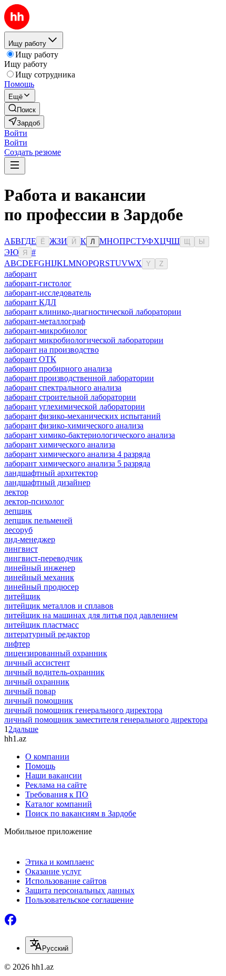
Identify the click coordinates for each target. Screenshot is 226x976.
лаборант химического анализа (59, 444)
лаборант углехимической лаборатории (74, 406)
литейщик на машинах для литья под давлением (91, 615)
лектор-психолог (34, 501)
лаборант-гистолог (37, 283)
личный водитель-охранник (54, 672)
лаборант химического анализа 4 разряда (77, 454)
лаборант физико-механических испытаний (82, 416)
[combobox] (49, 945)
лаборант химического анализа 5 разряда (77, 463)
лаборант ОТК (30, 359)
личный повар (30, 691)
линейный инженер (39, 567)
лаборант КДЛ (30, 302)
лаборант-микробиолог (45, 330)
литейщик (22, 596)
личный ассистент (37, 662)
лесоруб (18, 529)
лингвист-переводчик (43, 558)
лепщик (18, 510)
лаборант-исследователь (47, 292)
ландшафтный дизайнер (47, 482)
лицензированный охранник (55, 653)
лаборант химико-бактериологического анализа (89, 435)
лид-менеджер (29, 539)
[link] (22, 108)
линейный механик (39, 577)
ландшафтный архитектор (51, 473)
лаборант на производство (51, 349)
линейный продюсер (41, 586)
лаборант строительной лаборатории (70, 397)
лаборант (20, 273)
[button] (15, 133)
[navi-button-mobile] (14, 165)
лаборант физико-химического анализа (73, 425)
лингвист (21, 548)
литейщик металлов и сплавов (59, 605)
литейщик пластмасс (41, 624)
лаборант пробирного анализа (58, 368)
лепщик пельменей (38, 520)
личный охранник (36, 681)
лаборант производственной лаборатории (79, 378)
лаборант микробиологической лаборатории (83, 340)
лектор (16, 491)
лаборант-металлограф (44, 321)
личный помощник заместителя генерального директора (106, 719)
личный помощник (38, 700)
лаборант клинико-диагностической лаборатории (92, 311)
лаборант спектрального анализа (62, 387)
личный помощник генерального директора (83, 710)
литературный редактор (47, 634)
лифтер (17, 643)
